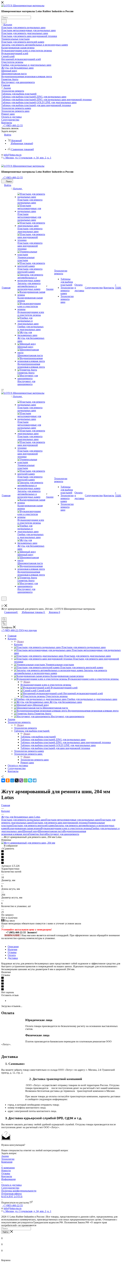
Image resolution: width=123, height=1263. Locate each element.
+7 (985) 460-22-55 (12, 125)
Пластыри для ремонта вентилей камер (33, 825)
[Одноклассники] (8, 780)
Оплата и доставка (11, 1185)
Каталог (18, 644)
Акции (5, 1156)
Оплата (12, 955)
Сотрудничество (10, 1187)
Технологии (7, 1159)
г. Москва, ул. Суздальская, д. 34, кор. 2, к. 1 (27, 157)
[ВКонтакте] (3, 780)
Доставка (13, 958)
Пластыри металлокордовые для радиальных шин (72, 819)
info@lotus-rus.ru (12, 154)
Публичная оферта (11, 1193)
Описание (13, 946)
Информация (8, 1179)
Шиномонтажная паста (50, 831)
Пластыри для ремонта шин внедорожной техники (60, 822)
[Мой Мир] (12, 780)
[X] (17, 780)
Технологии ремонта (25, 728)
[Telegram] (35, 780)
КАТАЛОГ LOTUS (11, 1196)
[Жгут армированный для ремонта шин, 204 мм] (28, 842)
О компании (8, 1167)
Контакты (6, 1176)
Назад (20, 641)
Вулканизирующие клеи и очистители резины (45, 684)
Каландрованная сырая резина (24, 828)
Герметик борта (37, 834)
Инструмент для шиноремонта (62, 834)
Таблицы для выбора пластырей (38, 736)
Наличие (12, 949)
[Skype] (30, 780)
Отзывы (12, 952)
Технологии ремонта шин (34, 759)
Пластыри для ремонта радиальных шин (23, 819)
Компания (6, 1162)
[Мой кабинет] (2, 602)
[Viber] (21, 780)
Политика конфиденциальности (18, 1190)
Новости (6, 1170)
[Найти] (4, 21)
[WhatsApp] (26, 780)
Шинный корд (30, 831)
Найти (5, 1232)
